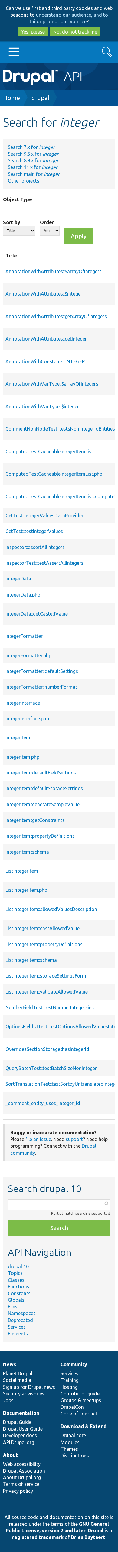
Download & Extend (84, 1426)
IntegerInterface (22, 703)
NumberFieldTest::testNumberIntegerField (50, 1007)
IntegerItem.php (22, 757)
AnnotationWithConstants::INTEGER (45, 361)
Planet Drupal (17, 1373)
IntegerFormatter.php (28, 655)
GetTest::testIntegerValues (34, 531)
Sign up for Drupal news (29, 1387)
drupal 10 (18, 1266)
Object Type (17, 199)
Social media (17, 1380)
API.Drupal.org (18, 1442)
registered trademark (38, 1537)
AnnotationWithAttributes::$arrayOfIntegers (53, 271)
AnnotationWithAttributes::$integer (43, 293)
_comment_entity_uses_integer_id (42, 1103)
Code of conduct (79, 1413)
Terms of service (21, 1484)
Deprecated (20, 1320)
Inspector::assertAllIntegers (35, 547)
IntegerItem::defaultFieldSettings (40, 772)
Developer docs (20, 1435)
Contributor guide (80, 1393)
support (74, 1139)
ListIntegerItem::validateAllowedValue (46, 991)
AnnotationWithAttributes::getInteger (46, 338)
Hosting (69, 1387)
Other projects (23, 180)
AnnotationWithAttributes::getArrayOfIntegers (56, 316)
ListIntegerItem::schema (31, 960)
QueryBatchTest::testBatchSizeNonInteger (51, 1068)
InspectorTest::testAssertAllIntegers (44, 563)
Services (17, 1327)
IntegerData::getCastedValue (36, 613)
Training (70, 1380)
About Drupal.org (22, 1477)
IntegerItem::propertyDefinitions (40, 836)
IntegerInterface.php (27, 718)
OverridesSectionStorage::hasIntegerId (47, 1049)
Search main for (34, 174)
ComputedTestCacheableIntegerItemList (49, 451)
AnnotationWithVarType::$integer (42, 406)
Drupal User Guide (23, 1428)
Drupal (95, 1530)
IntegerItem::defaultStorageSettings (44, 788)
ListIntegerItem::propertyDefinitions (44, 944)
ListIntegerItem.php (26, 890)
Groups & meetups (81, 1400)
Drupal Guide (17, 1422)
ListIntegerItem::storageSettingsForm (45, 975)
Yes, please (33, 31)
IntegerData (18, 578)
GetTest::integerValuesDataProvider (44, 515)
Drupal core (73, 1435)
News (9, 1364)
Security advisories (23, 1393)
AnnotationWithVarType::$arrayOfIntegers (51, 383)
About (10, 1455)
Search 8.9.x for (33, 160)
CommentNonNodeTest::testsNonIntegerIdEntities (60, 429)
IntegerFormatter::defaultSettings (41, 671)
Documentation (21, 1413)
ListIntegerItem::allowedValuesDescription (51, 909)
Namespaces (22, 1313)
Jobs (8, 1400)
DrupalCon (72, 1407)
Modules (70, 1442)
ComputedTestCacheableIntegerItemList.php (53, 474)
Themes (69, 1449)
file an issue (38, 1139)
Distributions (75, 1455)
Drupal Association (24, 1470)
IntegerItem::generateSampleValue (42, 804)
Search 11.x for (32, 167)
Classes (16, 1280)
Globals (16, 1300)
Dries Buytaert (88, 1537)
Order (47, 222)
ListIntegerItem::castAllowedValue (42, 928)
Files (13, 1306)
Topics (15, 1273)
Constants (19, 1293)
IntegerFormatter (24, 636)
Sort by (11, 222)
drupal (40, 97)
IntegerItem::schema (27, 852)
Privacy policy (18, 1491)
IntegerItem (17, 737)
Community (74, 1364)
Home (11, 97)
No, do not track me (75, 31)
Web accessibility (22, 1464)
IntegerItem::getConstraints (35, 820)
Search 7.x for (31, 147)
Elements (18, 1333)
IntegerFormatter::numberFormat (41, 687)
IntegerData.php (22, 594)
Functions (18, 1286)
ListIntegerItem (21, 871)
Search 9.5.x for (33, 154)
